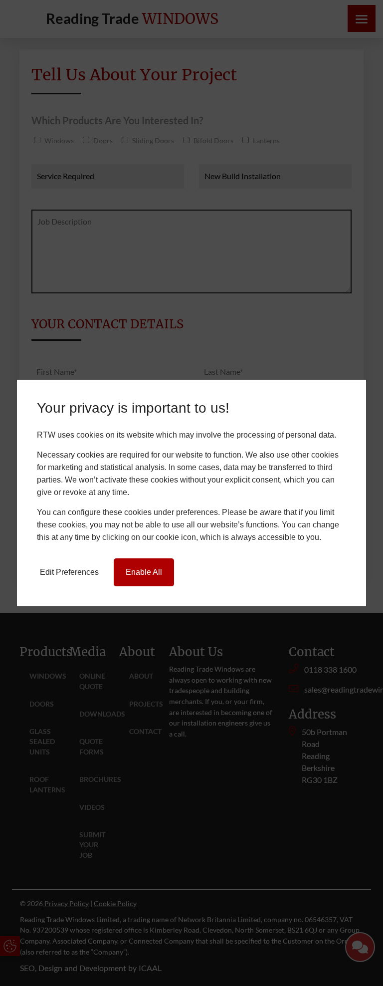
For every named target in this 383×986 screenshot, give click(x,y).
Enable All (144, 572)
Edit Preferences (69, 572)
